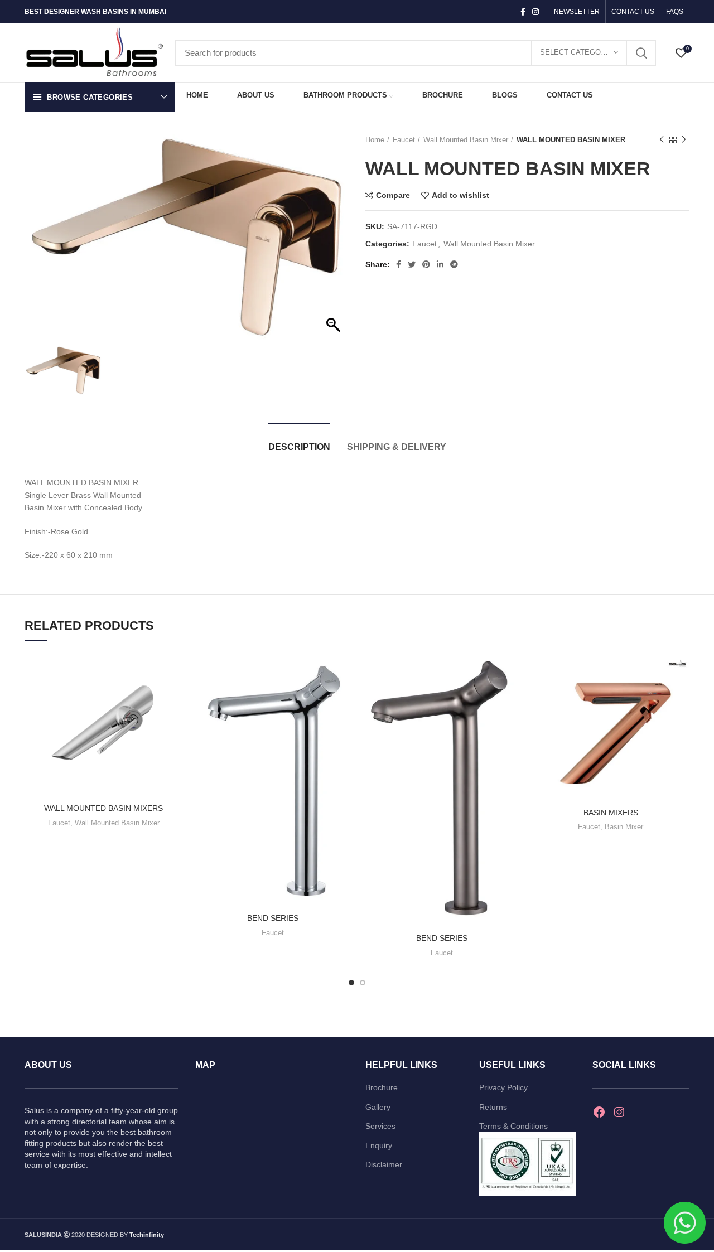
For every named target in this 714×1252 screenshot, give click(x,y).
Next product (683, 140)
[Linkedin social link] (440, 264)
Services (380, 1126)
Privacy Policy (503, 1087)
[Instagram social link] (535, 11)
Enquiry (378, 1145)
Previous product (661, 140)
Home (374, 140)
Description (299, 447)
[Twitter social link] (411, 264)
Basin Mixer (624, 827)
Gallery (377, 1107)
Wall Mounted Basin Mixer (465, 140)
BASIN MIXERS (610, 812)
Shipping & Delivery (396, 447)
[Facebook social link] (523, 11)
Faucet (404, 140)
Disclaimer (383, 1164)
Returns (493, 1107)
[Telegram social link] (454, 264)
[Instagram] (619, 1112)
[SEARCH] (641, 53)
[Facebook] (599, 1112)
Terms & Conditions (513, 1126)
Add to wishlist (460, 195)
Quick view (174, 696)
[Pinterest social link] (426, 264)
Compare (393, 195)
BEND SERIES (272, 917)
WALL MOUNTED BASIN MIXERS (103, 808)
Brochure (381, 1087)
